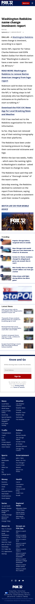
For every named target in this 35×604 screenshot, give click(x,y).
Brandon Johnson (21, 446)
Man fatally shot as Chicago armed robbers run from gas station (22, 270)
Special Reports (6, 417)
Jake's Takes (20, 458)
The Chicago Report (20, 438)
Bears (3, 458)
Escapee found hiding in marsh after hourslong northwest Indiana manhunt (11, 345)
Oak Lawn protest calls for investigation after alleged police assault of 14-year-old (12, 311)
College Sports (6, 474)
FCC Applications (7, 551)
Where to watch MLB (21, 540)
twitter (19, 580)
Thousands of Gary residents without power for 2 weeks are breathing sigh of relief (11, 319)
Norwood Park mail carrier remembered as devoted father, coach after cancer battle (12, 328)
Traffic (4, 430)
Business (4, 482)
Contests (4, 540)
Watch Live (26, 3)
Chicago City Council (20, 449)
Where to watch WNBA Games (21, 565)
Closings (18, 410)
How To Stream (7, 529)
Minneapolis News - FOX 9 (20, 517)
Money (4, 479)
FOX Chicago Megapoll (6, 420)
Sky (3, 472)
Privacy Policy (19, 385)
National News (6, 406)
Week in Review (6, 508)
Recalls (18, 495)
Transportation (6, 433)
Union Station (6, 447)
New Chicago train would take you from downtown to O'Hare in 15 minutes (22, 250)
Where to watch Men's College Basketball (21, 555)
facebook (12, 580)
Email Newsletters (5, 534)
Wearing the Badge (5, 511)
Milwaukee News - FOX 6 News (21, 509)
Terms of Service (18, 387)
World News (5, 408)
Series (4, 503)
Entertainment (22, 455)
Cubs (3, 465)
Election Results (21, 435)
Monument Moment (5, 518)
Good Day (5, 415)
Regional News (20, 504)
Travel (3, 435)
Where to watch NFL (21, 532)
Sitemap (4, 554)
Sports (4, 455)
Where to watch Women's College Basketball (21, 560)
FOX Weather (20, 419)
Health (19, 479)
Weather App (20, 415)
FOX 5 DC (4, 29)
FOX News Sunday (5, 424)
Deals (3, 487)
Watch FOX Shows (19, 470)
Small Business (6, 496)
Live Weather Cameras (20, 404)
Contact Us (5, 537)
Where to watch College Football (21, 536)
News (4, 401)
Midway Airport (6, 444)
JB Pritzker (19, 444)
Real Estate (5, 494)
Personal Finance (7, 491)
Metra (3, 440)
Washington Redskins (23, 37)
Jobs (3, 489)
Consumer (5, 484)
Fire (3, 470)
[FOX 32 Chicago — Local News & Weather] (7, 3)
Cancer (18, 482)
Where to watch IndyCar (21, 550)
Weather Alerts (20, 408)
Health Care (19, 493)
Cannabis (19, 487)
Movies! (18, 467)
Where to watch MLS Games (21, 569)
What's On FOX (20, 460)
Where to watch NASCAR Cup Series (21, 545)
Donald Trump (20, 442)
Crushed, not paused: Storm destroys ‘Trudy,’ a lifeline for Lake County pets (11, 336)
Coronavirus (20, 484)
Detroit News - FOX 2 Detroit (20, 513)
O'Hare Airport (6, 442)
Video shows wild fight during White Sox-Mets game (21, 278)
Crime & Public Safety (6, 411)
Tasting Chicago (7, 515)
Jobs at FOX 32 (6, 544)
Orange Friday (6, 521)
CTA (3, 438)
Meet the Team (6, 542)
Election (18, 433)
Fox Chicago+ (20, 463)
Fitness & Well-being (20, 490)
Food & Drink (20, 465)
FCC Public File (6, 549)
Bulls (3, 463)
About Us (6, 526)
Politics (19, 430)
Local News (5, 404)
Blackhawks (5, 460)
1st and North (6, 506)
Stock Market (6, 498)
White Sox (5, 467)
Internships (5, 547)
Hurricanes (19, 417)
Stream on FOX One (20, 527)
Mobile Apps (5, 531)
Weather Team (20, 412)
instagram (15, 580)
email (23, 580)
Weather (20, 401)
